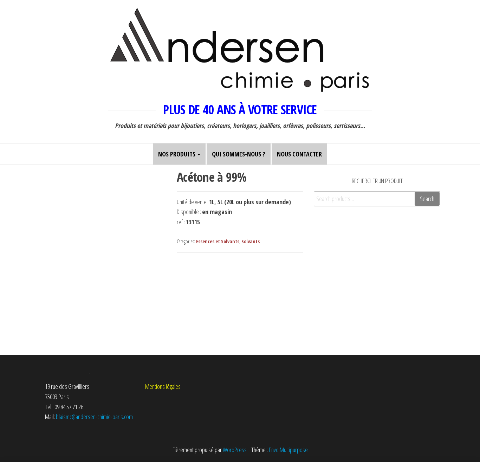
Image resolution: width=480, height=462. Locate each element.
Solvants (250, 241)
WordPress (235, 449)
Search (427, 198)
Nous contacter (299, 154)
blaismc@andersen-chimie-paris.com (94, 416)
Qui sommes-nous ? (238, 154)
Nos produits (177, 154)
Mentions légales (163, 386)
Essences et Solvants (217, 241)
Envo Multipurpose (288, 449)
